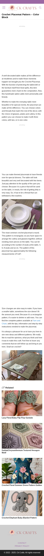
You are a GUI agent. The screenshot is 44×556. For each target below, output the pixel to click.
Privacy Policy (22, 546)
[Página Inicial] (22, 8)
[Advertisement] (22, 50)
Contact (22, 543)
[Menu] (4, 8)
